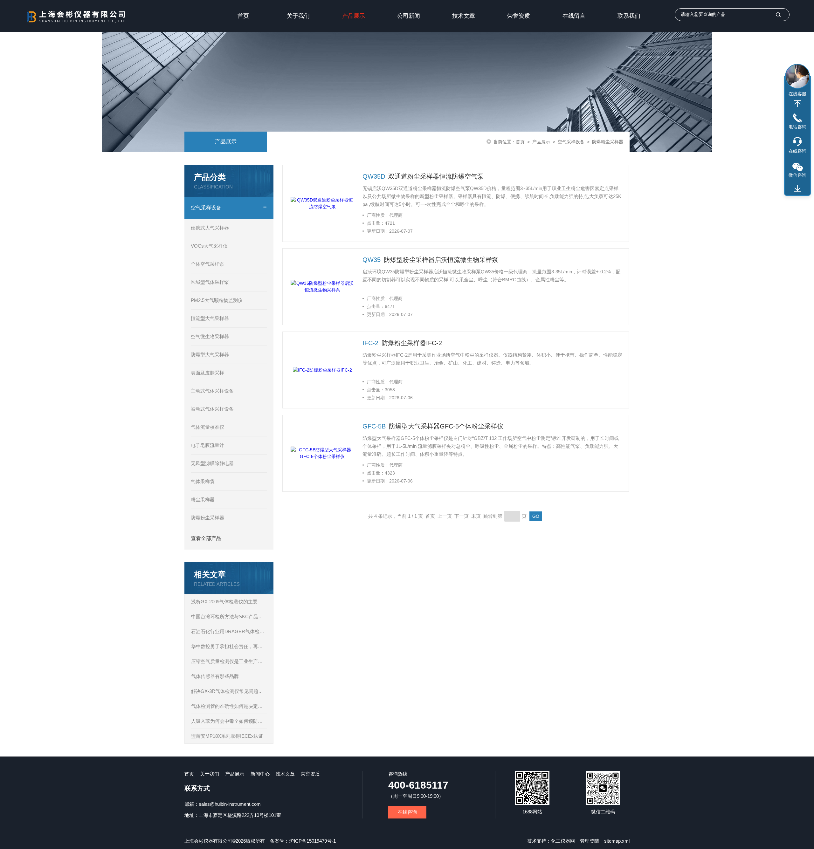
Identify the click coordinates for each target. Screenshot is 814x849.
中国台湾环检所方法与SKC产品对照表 (229, 616)
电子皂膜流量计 (207, 445)
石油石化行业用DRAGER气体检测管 (229, 631)
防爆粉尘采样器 (607, 141)
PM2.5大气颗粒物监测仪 (217, 300)
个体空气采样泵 (207, 264)
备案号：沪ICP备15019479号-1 (303, 841)
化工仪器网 (563, 841)
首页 (243, 16)
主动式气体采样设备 (212, 391)
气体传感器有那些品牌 (215, 676)
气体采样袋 (203, 481)
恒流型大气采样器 (210, 318)
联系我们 (628, 16)
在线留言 (573, 16)
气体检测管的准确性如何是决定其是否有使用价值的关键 (229, 706)
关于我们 (298, 16)
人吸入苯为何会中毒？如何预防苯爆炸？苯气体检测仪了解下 (229, 721)
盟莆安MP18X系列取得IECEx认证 (227, 736)
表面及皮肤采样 (207, 372)
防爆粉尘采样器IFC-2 (412, 342)
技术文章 (463, 16)
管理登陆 (589, 841)
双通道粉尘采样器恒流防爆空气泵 (436, 176)
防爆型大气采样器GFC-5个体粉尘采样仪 (446, 426)
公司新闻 (408, 16)
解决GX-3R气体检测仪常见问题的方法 (229, 691)
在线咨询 (407, 812)
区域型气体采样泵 (210, 282)
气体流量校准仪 (207, 427)
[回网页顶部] (797, 103)
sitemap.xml (617, 841)
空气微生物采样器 (210, 336)
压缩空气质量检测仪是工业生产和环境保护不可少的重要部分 (229, 661)
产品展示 (353, 16)
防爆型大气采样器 (210, 354)
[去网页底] (797, 188)
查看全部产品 (206, 538)
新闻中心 (260, 774)
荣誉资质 (518, 16)
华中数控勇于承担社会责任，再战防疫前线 (229, 646)
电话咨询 (797, 126)
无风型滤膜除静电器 (212, 463)
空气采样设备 (571, 141)
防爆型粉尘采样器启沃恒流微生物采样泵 (441, 259)
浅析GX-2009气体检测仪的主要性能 (229, 601)
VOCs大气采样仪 (209, 246)
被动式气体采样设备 (212, 409)
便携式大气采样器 (210, 227)
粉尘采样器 (203, 499)
